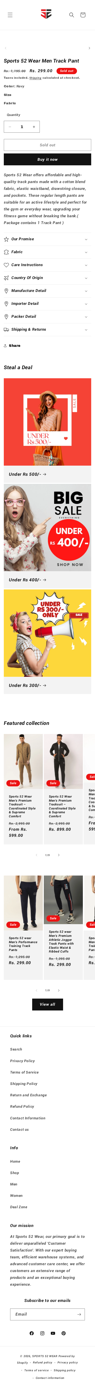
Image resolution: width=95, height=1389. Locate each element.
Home (15, 1161)
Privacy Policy (22, 1061)
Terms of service (36, 1370)
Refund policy (42, 1362)
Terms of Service (24, 1072)
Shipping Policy (23, 1084)
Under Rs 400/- (25, 579)
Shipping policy (65, 1370)
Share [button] (15, 346)
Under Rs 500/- (25, 474)
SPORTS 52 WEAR (45, 1356)
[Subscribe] (79, 1314)
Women (16, 1196)
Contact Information (27, 1118)
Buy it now (47, 159)
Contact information (50, 1378)
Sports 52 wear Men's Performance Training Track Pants (23, 944)
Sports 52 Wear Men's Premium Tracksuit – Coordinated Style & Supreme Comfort (22, 806)
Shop (14, 1173)
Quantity (13, 115)
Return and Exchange (28, 1095)
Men (13, 1184)
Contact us (19, 1129)
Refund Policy (22, 1106)
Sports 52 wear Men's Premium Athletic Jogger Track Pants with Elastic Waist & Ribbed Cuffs (61, 941)
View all (47, 1004)
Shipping (35, 77)
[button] (10, 15)
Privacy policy (68, 1362)
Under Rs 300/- (25, 685)
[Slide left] (5, 48)
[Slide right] (89, 48)
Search (16, 1049)
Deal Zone (18, 1207)
